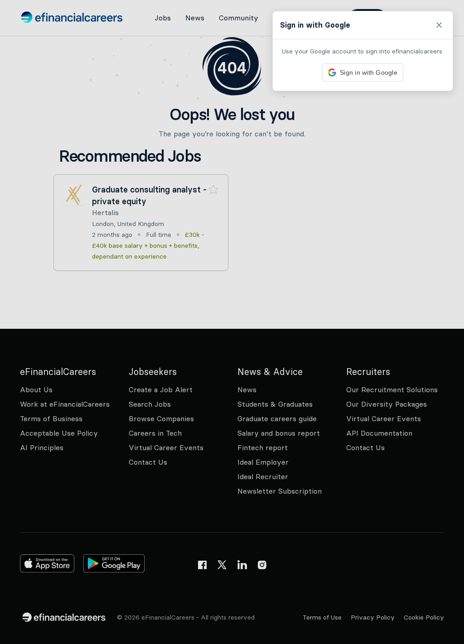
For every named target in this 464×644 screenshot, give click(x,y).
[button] (232, 322)
